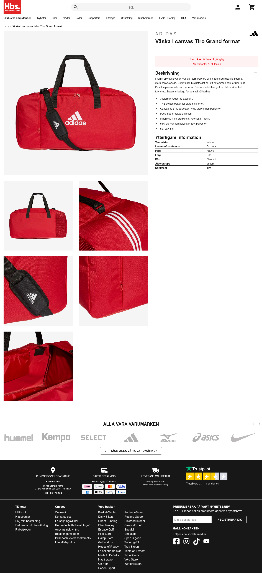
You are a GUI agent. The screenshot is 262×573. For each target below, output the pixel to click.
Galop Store (105, 538)
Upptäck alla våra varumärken (131, 451)
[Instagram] (186, 542)
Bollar (79, 18)
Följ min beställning (27, 521)
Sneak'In (129, 529)
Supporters (94, 18)
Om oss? (60, 512)
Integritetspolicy (65, 542)
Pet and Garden (134, 516)
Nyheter (41, 18)
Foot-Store (105, 534)
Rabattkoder (23, 529)
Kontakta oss (53, 481)
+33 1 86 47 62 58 (53, 492)
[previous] (253, 424)
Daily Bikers (106, 516)
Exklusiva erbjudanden (18, 18)
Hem (6, 26)
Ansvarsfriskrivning (67, 529)
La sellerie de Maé (110, 551)
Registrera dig (229, 520)
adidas (166, 33)
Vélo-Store (131, 559)
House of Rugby (108, 546)
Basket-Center (107, 512)
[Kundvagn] (252, 7)
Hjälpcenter (22, 516)
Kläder (66, 18)
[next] (259, 424)
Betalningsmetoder (67, 534)
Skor (54, 18)
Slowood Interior (134, 521)
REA (183, 18)
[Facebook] (176, 542)
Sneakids (130, 534)
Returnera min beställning (31, 525)
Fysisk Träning (167, 18)
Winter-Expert (133, 564)
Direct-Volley (106, 525)
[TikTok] (196, 542)
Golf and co (105, 542)
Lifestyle (110, 18)
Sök (131, 7)
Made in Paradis (108, 555)
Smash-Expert (133, 525)
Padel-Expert (106, 568)
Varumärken (199, 18)
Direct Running (107, 521)
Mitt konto (21, 512)
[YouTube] (206, 542)
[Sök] (75, 7)
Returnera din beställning (155, 484)
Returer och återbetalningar (72, 525)
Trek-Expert (131, 546)
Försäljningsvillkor (66, 521)
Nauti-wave (105, 559)
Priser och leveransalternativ (73, 538)
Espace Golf (106, 529)
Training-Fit (131, 542)
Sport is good (132, 538)
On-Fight (103, 564)
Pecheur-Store (133, 512)
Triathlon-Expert (134, 551)
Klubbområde (145, 18)
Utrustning (127, 18)
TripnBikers (131, 555)
